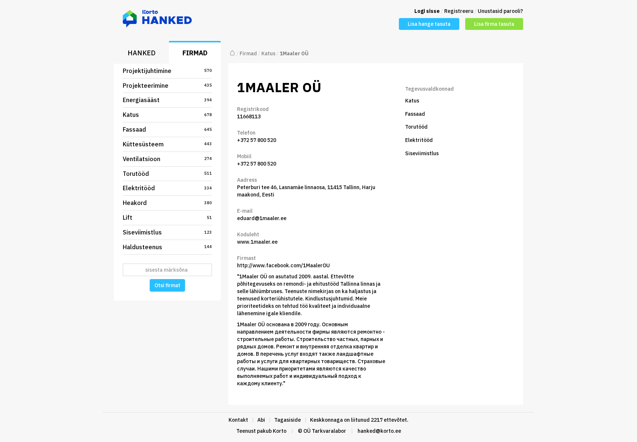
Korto (279, 431)
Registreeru (458, 11)
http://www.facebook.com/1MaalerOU (283, 265)
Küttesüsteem (167, 144)
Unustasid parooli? (500, 11)
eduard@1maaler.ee (261, 218)
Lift (167, 217)
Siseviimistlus (167, 232)
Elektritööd (167, 188)
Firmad (195, 53)
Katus (167, 114)
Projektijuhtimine (167, 70)
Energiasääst (167, 100)
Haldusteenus (167, 247)
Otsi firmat (167, 285)
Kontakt (238, 420)
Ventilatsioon (167, 159)
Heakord (167, 202)
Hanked (142, 53)
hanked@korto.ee (379, 431)
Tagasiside (287, 420)
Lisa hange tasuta (429, 24)
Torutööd (167, 173)
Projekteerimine (167, 85)
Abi (261, 420)
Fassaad (167, 129)
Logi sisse (427, 11)
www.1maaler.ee (257, 242)
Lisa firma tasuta (494, 24)
